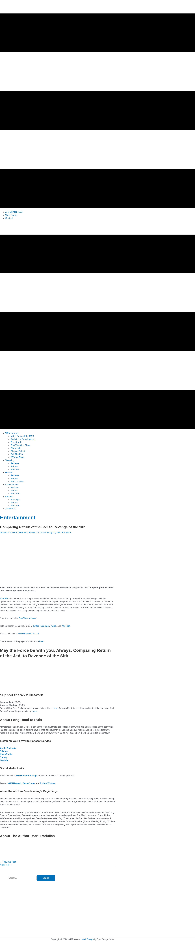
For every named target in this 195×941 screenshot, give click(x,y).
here (41, 641)
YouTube (66, 626)
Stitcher (4, 751)
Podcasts (23, 532)
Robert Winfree (47, 783)
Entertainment (17, 517)
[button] (12, 433)
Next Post (6, 865)
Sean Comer (29, 783)
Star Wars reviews (27, 618)
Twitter (36, 626)
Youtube (4, 760)
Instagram (44, 626)
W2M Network (15, 783)
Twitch (53, 626)
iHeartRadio (6, 754)
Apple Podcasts (8, 748)
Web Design (88, 939)
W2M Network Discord (28, 633)
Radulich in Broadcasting (40, 532)
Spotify (3, 757)
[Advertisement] (48, 228)
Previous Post (8, 862)
